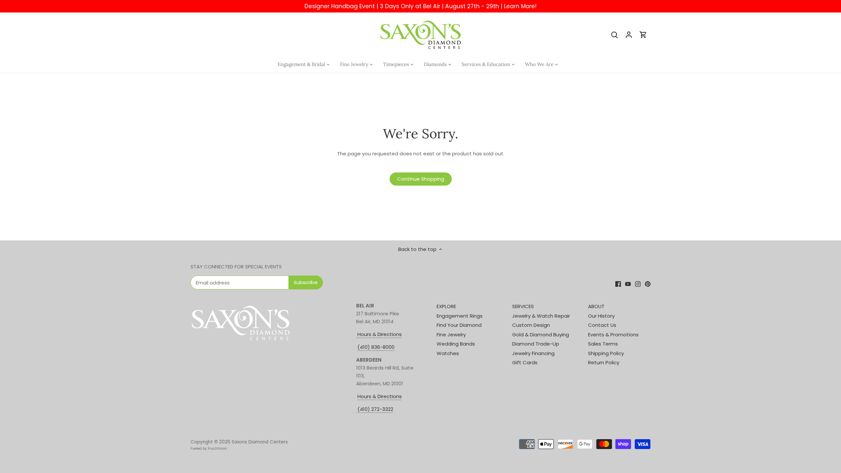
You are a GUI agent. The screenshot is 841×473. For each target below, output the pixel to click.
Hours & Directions (379, 334)
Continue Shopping (420, 178)
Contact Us (602, 325)
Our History (601, 315)
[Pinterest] (647, 283)
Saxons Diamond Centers (260, 442)
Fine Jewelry (451, 334)
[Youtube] (628, 283)
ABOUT (596, 306)
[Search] (614, 34)
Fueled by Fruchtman (209, 448)
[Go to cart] (643, 34)
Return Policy (603, 362)
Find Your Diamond (459, 325)
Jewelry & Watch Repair (541, 315)
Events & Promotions (613, 334)
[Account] (629, 34)
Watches (448, 353)
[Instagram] (638, 283)
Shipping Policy (606, 353)
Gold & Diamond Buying (540, 334)
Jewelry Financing (533, 353)
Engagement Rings (460, 315)
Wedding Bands (456, 343)
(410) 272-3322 (375, 409)
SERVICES (523, 306)
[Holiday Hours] (356, 409)
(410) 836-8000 (376, 347)
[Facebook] (618, 283)
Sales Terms (603, 343)
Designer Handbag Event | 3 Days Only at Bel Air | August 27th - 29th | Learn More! (420, 6)
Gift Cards (524, 362)
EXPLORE (446, 306)
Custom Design (531, 325)
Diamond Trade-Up (535, 343)
